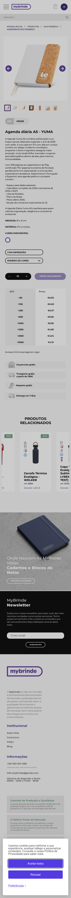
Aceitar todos (36, 863)
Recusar (35, 874)
